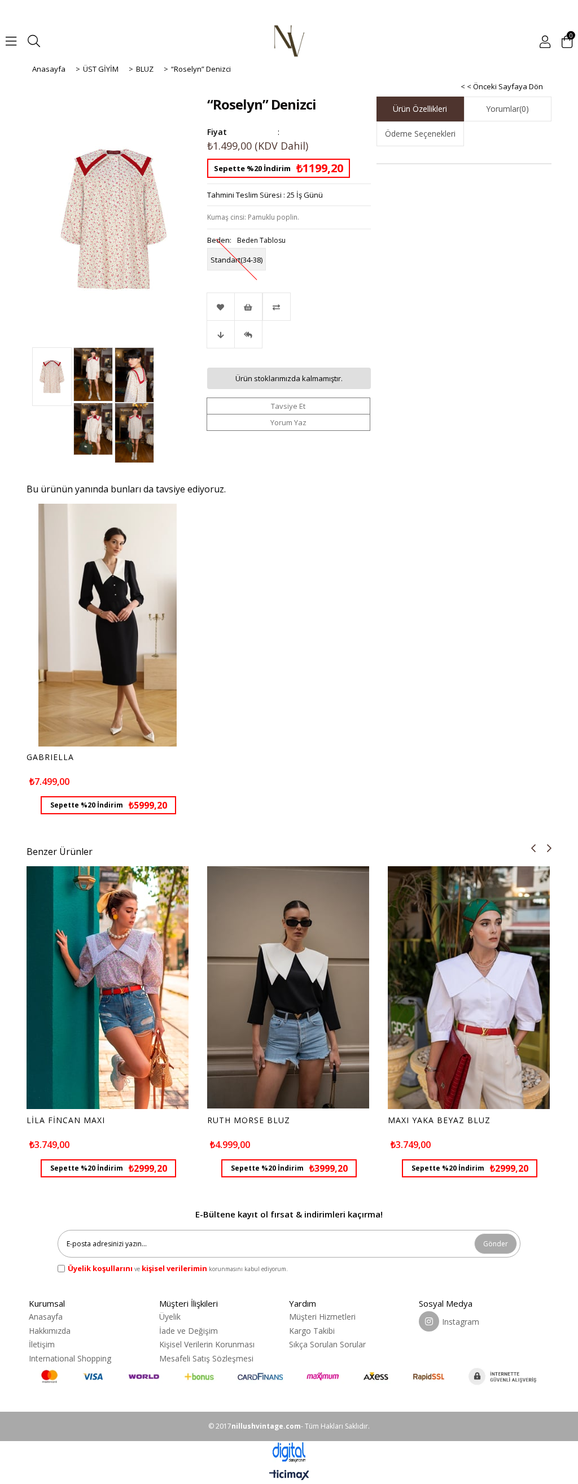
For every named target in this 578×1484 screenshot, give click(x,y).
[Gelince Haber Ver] (248, 334)
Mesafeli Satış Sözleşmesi (206, 1358)
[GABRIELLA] (108, 625)
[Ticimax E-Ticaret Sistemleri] (289, 1475)
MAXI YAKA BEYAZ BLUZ (439, 1120)
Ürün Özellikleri (420, 108)
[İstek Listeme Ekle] (248, 307)
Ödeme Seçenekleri (420, 133)
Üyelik (170, 1316)
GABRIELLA (50, 757)
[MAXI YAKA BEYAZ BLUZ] (469, 988)
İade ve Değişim (188, 1330)
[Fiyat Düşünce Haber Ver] (221, 334)
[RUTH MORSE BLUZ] (288, 988)
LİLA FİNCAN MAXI (66, 1120)
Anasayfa (46, 1316)
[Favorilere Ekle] (221, 307)
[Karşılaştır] (289, 307)
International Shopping (70, 1358)
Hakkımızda (50, 1330)
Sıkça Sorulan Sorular (327, 1344)
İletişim (42, 1344)
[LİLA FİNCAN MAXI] (108, 988)
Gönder (495, 1244)
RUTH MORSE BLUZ (248, 1120)
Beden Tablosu (261, 240)
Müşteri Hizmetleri (322, 1316)
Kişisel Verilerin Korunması (207, 1344)
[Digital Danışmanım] (289, 1452)
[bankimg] (289, 1376)
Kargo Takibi (312, 1330)
